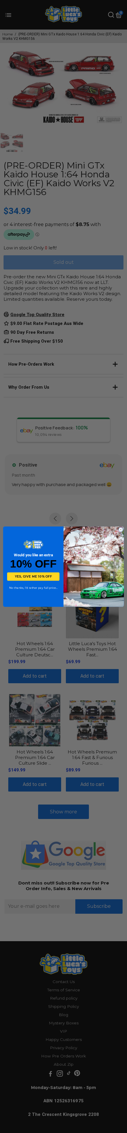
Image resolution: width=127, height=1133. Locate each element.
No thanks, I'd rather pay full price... (33, 588)
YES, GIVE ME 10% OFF (33, 576)
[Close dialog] (121, 529)
